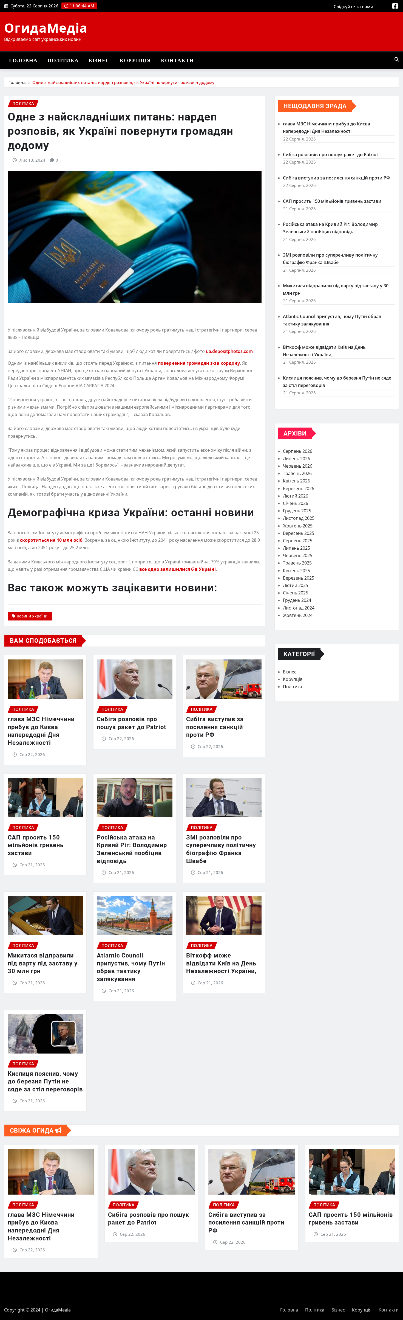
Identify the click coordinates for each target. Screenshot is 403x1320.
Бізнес (99, 60)
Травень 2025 (297, 563)
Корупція (135, 60)
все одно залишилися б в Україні (177, 569)
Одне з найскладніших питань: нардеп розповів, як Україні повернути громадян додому (123, 82)
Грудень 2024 (297, 600)
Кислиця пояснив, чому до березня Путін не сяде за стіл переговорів (45, 1081)
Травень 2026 (297, 473)
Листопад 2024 (298, 608)
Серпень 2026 (297, 451)
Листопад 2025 (298, 518)
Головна (23, 60)
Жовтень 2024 (298, 615)
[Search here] (397, 59)
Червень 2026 (297, 466)
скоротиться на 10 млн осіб (51, 540)
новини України (32, 616)
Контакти (177, 60)
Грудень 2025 (297, 511)
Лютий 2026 (295, 496)
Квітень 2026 (296, 481)
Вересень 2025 (298, 533)
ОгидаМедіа (45, 27)
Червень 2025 (297, 555)
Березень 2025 (298, 578)
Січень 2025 (295, 593)
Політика (63, 60)
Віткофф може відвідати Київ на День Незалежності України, (221, 963)
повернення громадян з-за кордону (199, 363)
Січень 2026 (295, 503)
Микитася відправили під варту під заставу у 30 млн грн (43, 963)
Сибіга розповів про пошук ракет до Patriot (330, 154)
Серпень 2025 (297, 541)
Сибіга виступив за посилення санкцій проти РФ (215, 727)
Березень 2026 (298, 488)
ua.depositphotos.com (229, 351)
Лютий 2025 (295, 585)
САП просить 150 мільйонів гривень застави (36, 845)
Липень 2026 (296, 459)
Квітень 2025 (296, 571)
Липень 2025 (296, 548)
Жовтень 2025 (298, 526)
